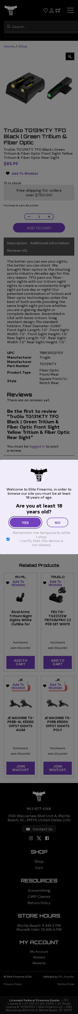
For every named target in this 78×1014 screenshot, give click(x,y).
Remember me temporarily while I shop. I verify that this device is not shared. (41, 538)
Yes (25, 522)
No (57, 522)
